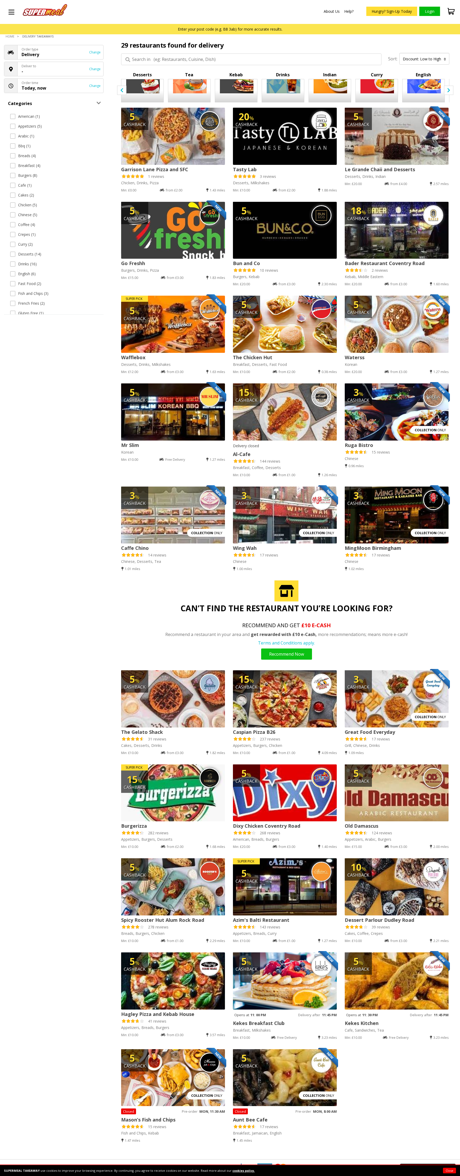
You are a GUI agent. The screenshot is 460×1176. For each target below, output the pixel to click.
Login (429, 11)
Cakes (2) (26, 195)
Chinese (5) (27, 214)
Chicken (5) (27, 204)
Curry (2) (25, 244)
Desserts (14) (29, 254)
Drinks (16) (27, 263)
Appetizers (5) (30, 126)
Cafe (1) (25, 185)
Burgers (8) (27, 175)
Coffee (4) (26, 224)
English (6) (27, 273)
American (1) (29, 116)
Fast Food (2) (29, 283)
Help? (349, 11)
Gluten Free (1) (31, 313)
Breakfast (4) (29, 165)
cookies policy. (243, 1171)
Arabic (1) (26, 136)
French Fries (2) (31, 303)
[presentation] (121, 90)
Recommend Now (286, 654)
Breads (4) (27, 155)
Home (10, 36)
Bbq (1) (24, 145)
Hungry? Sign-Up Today (392, 11)
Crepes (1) (27, 234)
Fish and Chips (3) (33, 293)
